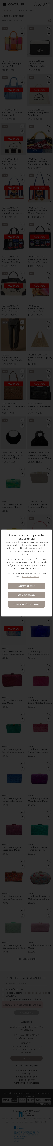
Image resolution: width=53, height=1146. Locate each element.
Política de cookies (30, 576)
